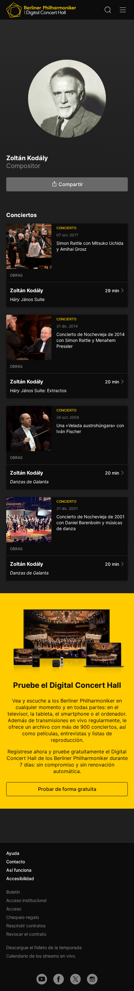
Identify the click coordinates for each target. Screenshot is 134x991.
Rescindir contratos (25, 925)
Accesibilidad (20, 878)
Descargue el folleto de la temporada (44, 947)
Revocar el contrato (26, 934)
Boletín (13, 892)
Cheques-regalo (22, 917)
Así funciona (18, 870)
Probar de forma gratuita (67, 789)
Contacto (15, 861)
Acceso (13, 908)
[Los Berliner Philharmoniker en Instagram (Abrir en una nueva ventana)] (92, 979)
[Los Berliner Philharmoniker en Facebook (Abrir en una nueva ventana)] (58, 979)
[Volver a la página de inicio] (41, 9)
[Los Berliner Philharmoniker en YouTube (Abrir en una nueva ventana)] (41, 979)
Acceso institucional (26, 900)
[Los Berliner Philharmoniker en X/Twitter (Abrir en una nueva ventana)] (75, 979)
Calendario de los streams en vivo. (41, 956)
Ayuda (12, 853)
